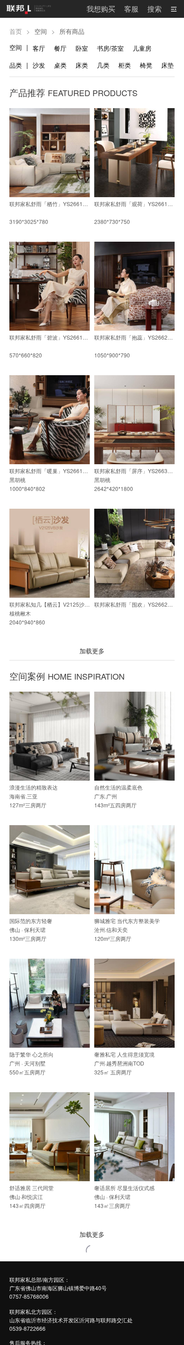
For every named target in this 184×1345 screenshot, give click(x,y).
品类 (15, 65)
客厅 (39, 48)
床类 (81, 65)
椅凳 (146, 65)
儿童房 (142, 48)
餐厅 (60, 48)
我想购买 (101, 9)
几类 (103, 65)
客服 (131, 9)
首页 (15, 31)
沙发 (39, 65)
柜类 (124, 65)
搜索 (154, 9)
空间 (15, 47)
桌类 (60, 65)
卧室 (81, 48)
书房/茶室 (110, 48)
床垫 (167, 65)
